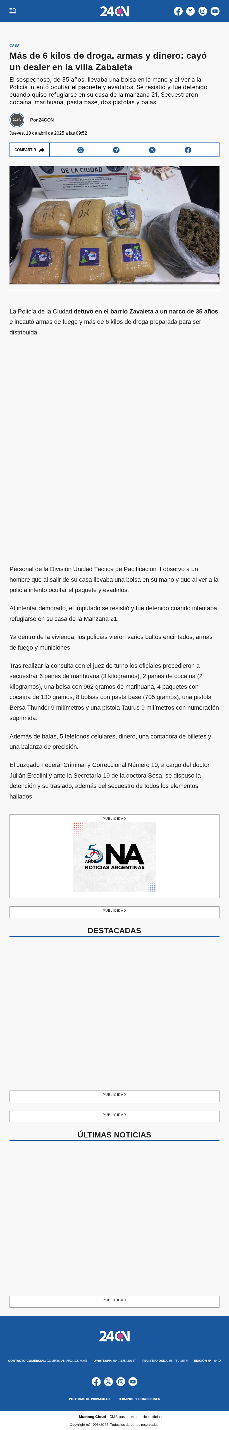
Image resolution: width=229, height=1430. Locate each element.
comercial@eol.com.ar (47, 1360)
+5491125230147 (115, 1360)
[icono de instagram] (202, 11)
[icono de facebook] (178, 11)
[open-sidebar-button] (12, 11)
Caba (14, 45)
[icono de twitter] (190, 11)
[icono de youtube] (215, 11)
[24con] (115, 11)
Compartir (25, 150)
